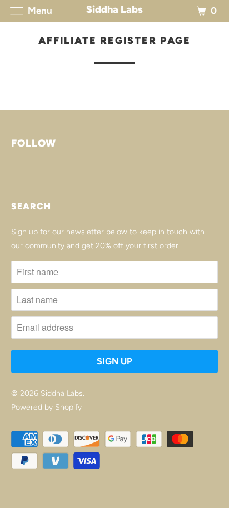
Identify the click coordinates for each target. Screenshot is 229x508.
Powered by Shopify (46, 407)
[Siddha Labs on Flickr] (13, 176)
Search (31, 206)
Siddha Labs (62, 393)
